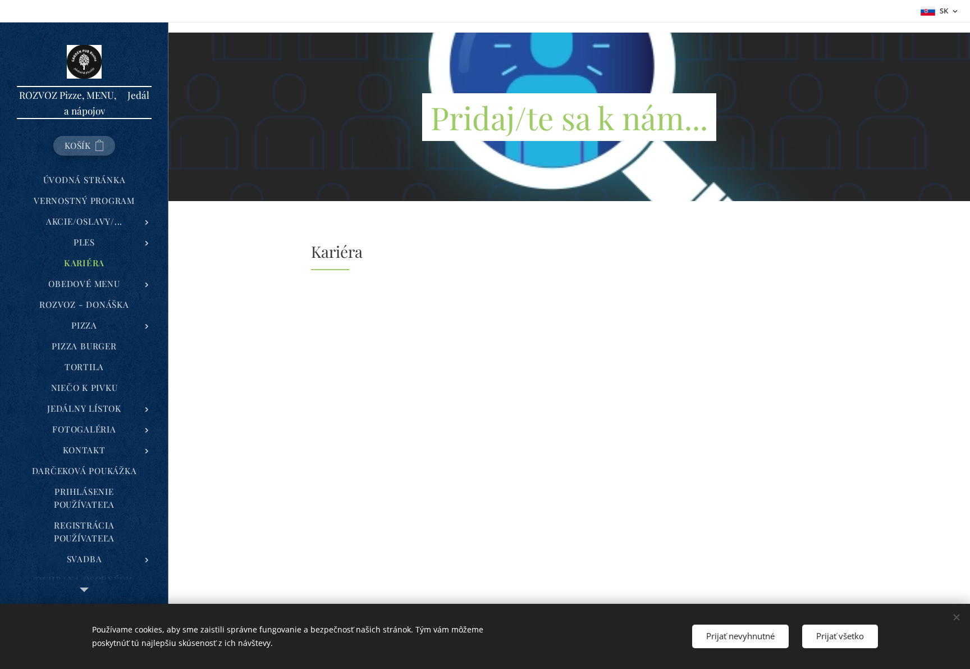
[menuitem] (84, 180)
